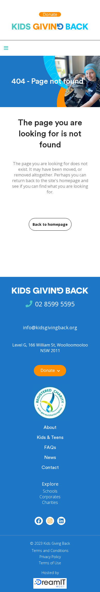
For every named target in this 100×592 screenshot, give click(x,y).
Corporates (50, 497)
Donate (50, 14)
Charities (50, 502)
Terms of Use (50, 562)
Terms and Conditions (50, 550)
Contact (50, 467)
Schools (50, 491)
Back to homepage (50, 224)
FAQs (50, 447)
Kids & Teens (50, 437)
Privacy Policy (50, 556)
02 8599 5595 (55, 303)
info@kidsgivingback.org (50, 327)
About (50, 427)
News (50, 457)
